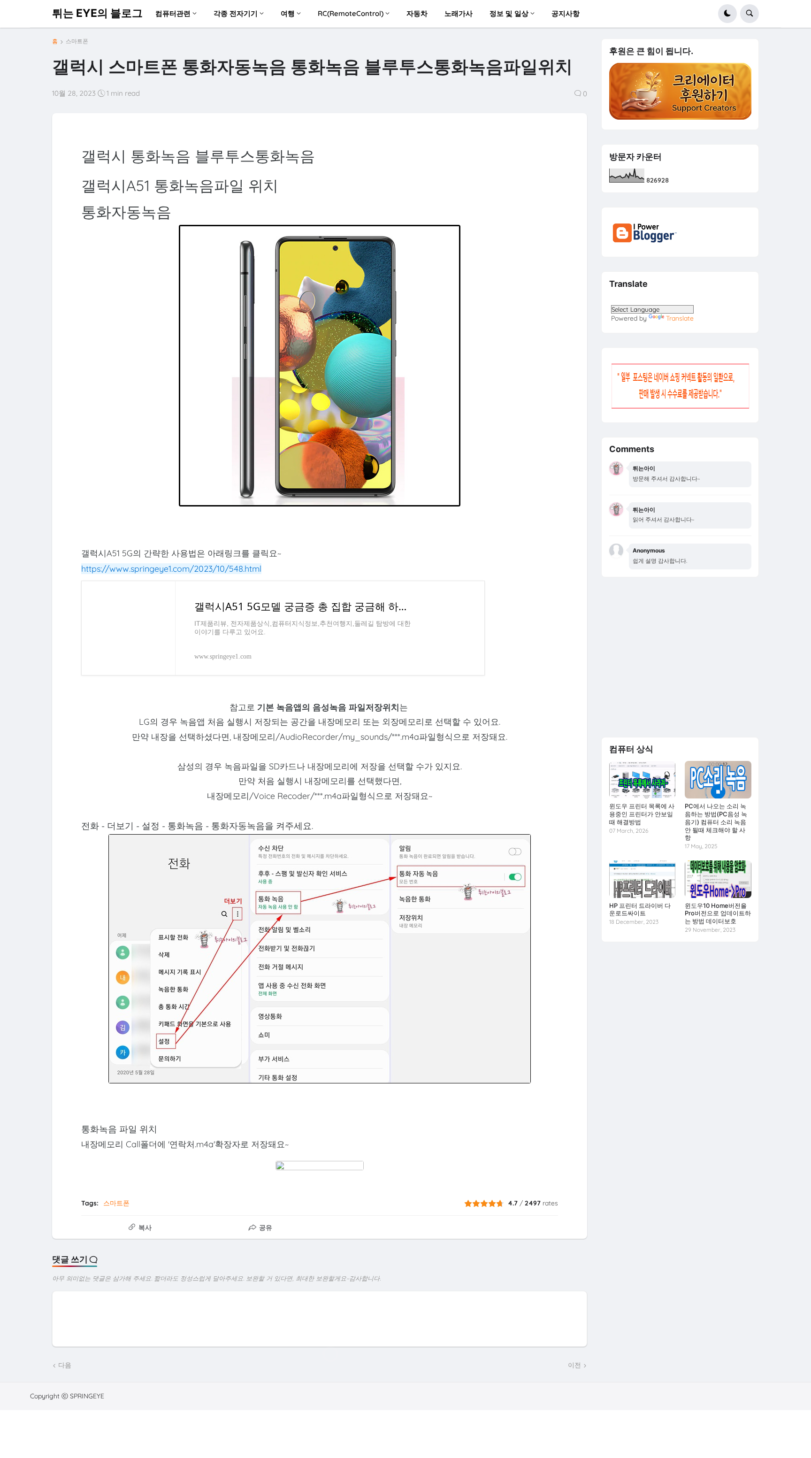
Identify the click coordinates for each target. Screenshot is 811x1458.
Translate (680, 318)
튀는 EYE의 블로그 (97, 13)
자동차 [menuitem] (417, 13)
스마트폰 (77, 41)
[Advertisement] (680, 657)
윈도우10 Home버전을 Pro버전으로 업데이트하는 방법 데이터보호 (718, 913)
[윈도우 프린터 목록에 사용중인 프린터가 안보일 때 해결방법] (642, 779)
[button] (727, 13)
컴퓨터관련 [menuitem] (173, 13)
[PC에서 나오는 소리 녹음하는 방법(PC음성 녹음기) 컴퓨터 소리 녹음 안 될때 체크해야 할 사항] (718, 779)
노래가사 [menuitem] (458, 13)
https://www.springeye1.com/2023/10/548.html (171, 568)
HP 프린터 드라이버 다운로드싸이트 (640, 909)
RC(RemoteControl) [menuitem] (350, 13)
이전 (574, 1365)
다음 (64, 1365)
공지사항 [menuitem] (565, 13)
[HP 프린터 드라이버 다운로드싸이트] (642, 879)
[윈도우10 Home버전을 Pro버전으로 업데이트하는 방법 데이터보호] (718, 879)
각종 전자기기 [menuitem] (236, 13)
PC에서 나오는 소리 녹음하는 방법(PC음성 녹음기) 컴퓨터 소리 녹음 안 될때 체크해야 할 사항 (716, 822)
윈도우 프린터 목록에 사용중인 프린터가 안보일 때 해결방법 (641, 814)
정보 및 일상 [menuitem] (509, 13)
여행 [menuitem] (288, 13)
